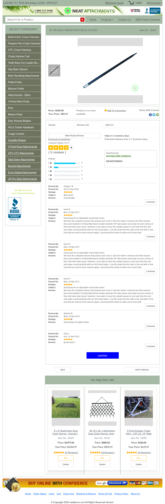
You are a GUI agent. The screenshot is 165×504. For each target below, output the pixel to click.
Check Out (68, 493)
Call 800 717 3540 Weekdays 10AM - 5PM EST (30, 3)
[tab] (23, 37)
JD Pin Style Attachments (22, 179)
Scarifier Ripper (17, 140)
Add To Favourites (116, 110)
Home (94, 19)
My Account (153, 3)
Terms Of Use (105, 493)
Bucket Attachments (19, 166)
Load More (102, 355)
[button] (26, 37)
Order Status (39, 493)
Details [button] (66, 464)
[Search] (82, 20)
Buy (66, 458)
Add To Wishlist (142, 370)
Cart (59, 493)
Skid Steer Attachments (21, 159)
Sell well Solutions (114, 161)
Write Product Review (74, 136)
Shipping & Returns (86, 493)
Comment (150, 202)
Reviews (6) (83, 125)
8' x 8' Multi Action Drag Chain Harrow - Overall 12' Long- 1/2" (65, 433)
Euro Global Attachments (22, 172)
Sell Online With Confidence (119, 156)
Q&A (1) (109, 125)
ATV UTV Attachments (21, 153)
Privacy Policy (121, 493)
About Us (135, 493)
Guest (120, 3)
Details (52, 125)
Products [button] (106, 19)
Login (51, 493)
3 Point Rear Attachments (22, 146)
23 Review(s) (71, 452)
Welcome (110, 3)
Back (63, 370)
